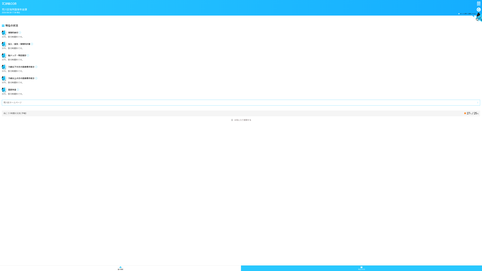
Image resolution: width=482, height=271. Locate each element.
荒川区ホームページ (13, 102)
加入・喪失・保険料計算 (19, 44)
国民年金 (12, 90)
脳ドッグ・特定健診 (17, 55)
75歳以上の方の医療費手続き (21, 78)
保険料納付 (13, 32)
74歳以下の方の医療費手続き (21, 67)
